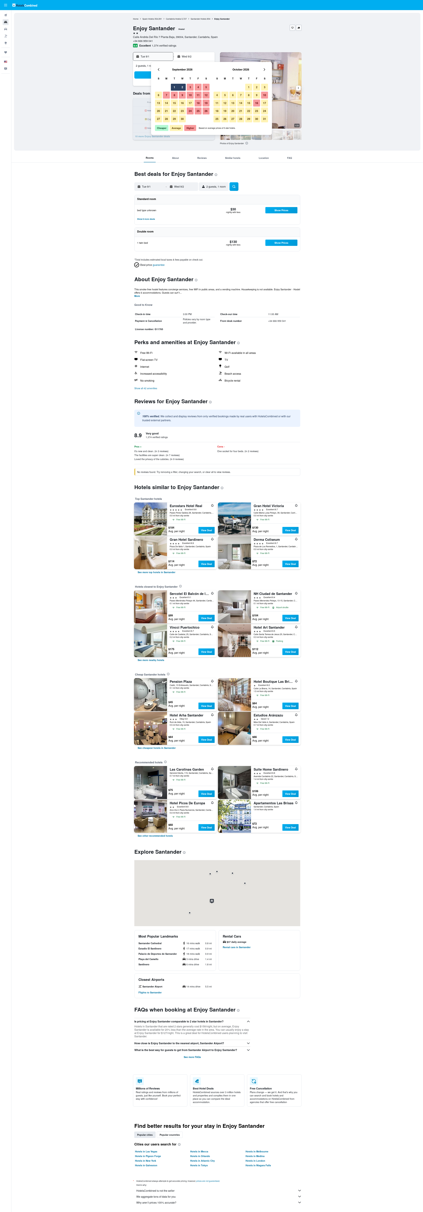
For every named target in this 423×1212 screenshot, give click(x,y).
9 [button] (182, 95)
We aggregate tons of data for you (156, 1196)
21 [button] (166, 111)
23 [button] (182, 111)
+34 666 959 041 (143, 41)
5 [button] (206, 87)
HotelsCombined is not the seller (155, 1191)
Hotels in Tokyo (199, 1165)
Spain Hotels (148, 18)
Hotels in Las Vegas (146, 1151)
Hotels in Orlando (200, 1156)
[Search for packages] (5, 36)
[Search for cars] (5, 29)
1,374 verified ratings (164, 45)
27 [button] (158, 119)
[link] (156, 572)
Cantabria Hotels (173, 18)
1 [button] (174, 87)
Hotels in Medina (255, 1156)
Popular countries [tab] (170, 1134)
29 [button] (174, 119)
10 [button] (190, 95)
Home (135, 18)
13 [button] (158, 103)
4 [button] (198, 87)
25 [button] (198, 111)
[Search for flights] (5, 15)
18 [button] (198, 103)
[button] (5, 5)
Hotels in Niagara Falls (258, 1165)
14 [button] (166, 103)
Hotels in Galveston (146, 1165)
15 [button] (174, 103)
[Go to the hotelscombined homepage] (25, 5)
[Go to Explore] (5, 43)
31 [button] (264, 119)
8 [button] (174, 95)
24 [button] (190, 111)
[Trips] (5, 52)
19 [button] (206, 103)
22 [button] (174, 111)
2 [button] (182, 87)
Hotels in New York (145, 1160)
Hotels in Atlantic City (202, 1160)
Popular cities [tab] (145, 1134)
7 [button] (166, 95)
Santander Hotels (198, 18)
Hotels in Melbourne (257, 1151)
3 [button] (190, 87)
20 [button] (158, 111)
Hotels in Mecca (199, 1151)
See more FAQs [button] (192, 1057)
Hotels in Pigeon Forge (148, 1156)
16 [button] (182, 103)
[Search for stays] (5, 22)
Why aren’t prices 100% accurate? (156, 1202)
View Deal (206, 530)
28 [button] (166, 119)
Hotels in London (255, 1160)
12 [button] (206, 95)
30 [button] (182, 119)
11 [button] (198, 95)
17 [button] (190, 103)
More (137, 296)
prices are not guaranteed (207, 1180)
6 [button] (158, 95)
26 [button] (206, 111)
